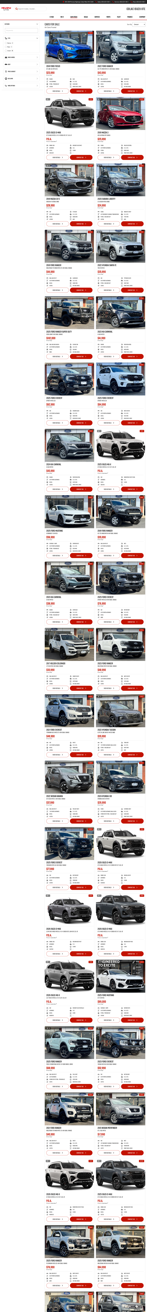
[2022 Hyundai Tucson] (120, 710)
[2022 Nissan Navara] (69, 777)
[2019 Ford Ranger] (69, 246)
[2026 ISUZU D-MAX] (120, 843)
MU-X (62, 17)
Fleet (119, 17)
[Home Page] (6, 8)
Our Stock (73, 17)
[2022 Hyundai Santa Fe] (120, 246)
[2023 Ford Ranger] (120, 644)
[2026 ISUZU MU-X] (69, 976)
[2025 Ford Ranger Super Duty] (69, 312)
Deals (86, 17)
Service (97, 17)
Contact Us (79, 91)
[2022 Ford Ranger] (120, 47)
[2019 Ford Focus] (69, 47)
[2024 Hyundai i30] (120, 777)
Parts (108, 17)
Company (142, 17)
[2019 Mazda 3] (120, 113)
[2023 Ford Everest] (120, 1042)
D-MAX (52, 17)
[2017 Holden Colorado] (69, 644)
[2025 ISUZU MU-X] (120, 445)
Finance (130, 17)
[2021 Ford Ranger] (69, 1108)
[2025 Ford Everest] (69, 378)
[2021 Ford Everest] (69, 710)
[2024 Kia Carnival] (69, 445)
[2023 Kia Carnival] (120, 312)
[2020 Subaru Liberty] (120, 179)
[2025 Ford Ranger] (69, 1042)
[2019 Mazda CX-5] (69, 179)
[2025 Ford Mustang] (69, 511)
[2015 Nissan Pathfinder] (120, 1108)
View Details (56, 91)
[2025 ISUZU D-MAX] (69, 113)
